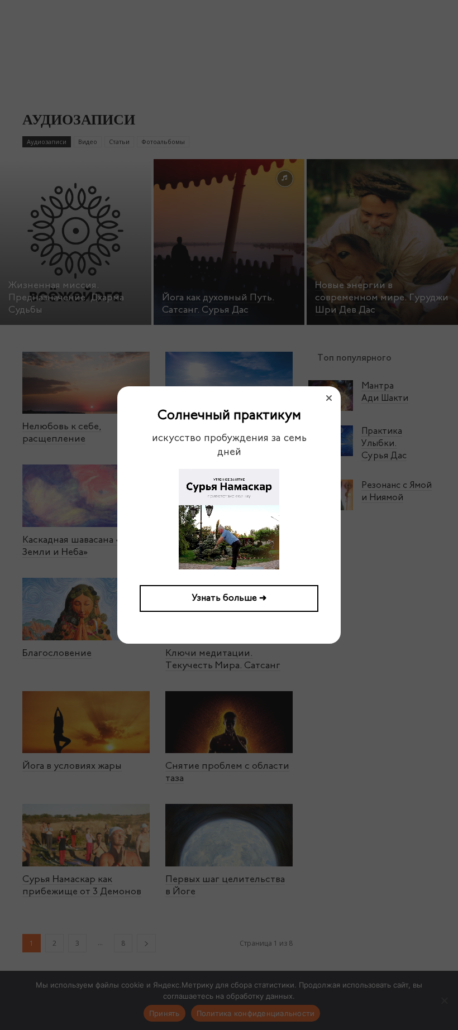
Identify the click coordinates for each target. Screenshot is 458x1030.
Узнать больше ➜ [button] (229, 598)
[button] (329, 398)
